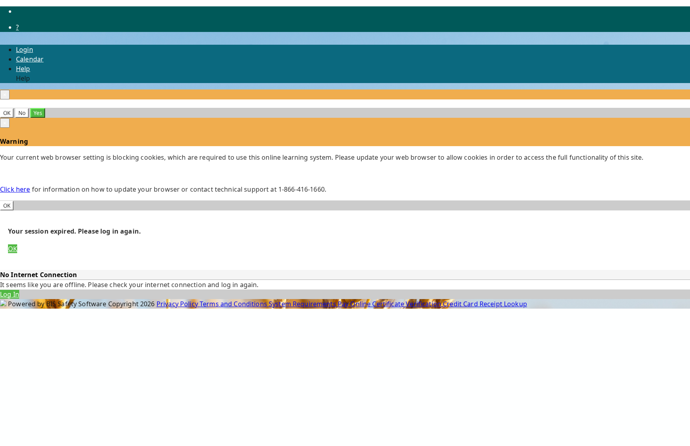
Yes (38, 113)
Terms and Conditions (234, 303)
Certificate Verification (407, 303)
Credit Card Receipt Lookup (485, 303)
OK (6, 113)
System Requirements (303, 303)
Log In (9, 294)
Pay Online (355, 303)
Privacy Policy (178, 303)
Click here (15, 189)
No (22, 113)
